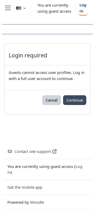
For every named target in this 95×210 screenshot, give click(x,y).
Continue (74, 100)
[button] (21, 8)
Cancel (52, 100)
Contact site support (33, 151)
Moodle (37, 202)
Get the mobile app (24, 187)
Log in (83, 7)
